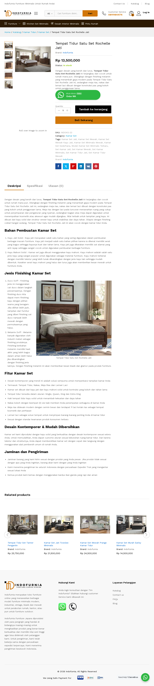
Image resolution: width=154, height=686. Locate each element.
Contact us (118, 595)
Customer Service (117, 12)
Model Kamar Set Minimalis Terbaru (90, 146)
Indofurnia (68, 52)
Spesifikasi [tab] (35, 185)
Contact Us (119, 3)
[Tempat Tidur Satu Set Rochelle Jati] (58, 166)
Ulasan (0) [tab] (56, 185)
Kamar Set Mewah (87, 139)
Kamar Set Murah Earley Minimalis (128, 544)
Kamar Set (71, 136)
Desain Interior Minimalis (67, 24)
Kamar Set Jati (69, 139)
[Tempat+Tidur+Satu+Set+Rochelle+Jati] (66, 166)
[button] (19, 537)
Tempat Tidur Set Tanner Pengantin (20, 544)
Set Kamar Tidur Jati (76, 152)
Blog (147, 3)
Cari (90, 13)
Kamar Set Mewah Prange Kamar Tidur (93, 544)
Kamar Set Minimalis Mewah (88, 142)
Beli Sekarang (84, 120)
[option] (23, 534)
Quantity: (59, 106)
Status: (59, 65)
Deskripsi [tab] (14, 185)
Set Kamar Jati (63, 149)
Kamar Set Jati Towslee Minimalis (56, 544)
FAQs (115, 599)
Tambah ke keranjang (93, 109)
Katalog (135, 3)
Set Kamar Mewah (81, 149)
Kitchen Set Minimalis (37, 24)
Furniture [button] (12, 24)
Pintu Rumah (91, 24)
